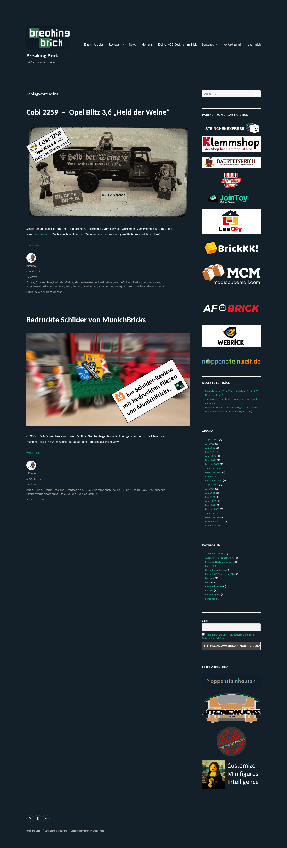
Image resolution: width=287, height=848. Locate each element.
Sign (144, 489)
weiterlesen (33, 245)
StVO (63, 493)
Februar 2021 (212, 509)
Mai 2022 (210, 452)
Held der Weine (63, 282)
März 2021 (211, 505)
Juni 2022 (210, 448)
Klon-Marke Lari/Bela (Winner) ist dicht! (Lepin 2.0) (231, 391)
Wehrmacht (135, 286)
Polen (93, 286)
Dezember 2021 (213, 472)
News (132, 44)
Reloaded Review (214, 586)
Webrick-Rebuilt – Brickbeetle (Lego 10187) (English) (232, 407)
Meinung (147, 44)
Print (102, 286)
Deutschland (75, 489)
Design (48, 489)
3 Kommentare (35, 499)
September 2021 (213, 480)
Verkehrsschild (87, 493)
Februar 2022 (212, 464)
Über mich (254, 44)
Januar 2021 (211, 513)
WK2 (155, 286)
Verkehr (72, 493)
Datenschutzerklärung (56, 831)
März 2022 (211, 460)
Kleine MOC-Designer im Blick (177, 44)
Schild (136, 489)
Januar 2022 (211, 468)
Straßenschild (157, 489)
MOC (120, 489)
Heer (49, 282)
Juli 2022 (210, 444)
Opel (86, 286)
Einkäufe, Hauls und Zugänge (220, 562)
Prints (109, 286)
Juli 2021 (210, 489)
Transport (121, 286)
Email (205, 620)
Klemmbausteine (85, 282)
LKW (122, 282)
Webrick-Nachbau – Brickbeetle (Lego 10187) (228, 411)
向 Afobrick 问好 (214, 395)
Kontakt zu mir (233, 44)
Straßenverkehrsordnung (42, 493)
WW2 (162, 286)
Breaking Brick (42, 56)
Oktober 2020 (212, 525)
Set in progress (212, 594)
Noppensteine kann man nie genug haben (53, 286)
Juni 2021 (210, 493)
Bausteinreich (41, 234)
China (38, 489)
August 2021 (211, 485)
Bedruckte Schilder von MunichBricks (86, 320)
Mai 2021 (210, 497)
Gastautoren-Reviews (216, 570)
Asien (29, 489)
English (208, 566)
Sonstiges (208, 44)
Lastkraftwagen (108, 282)
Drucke (40, 282)
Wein (147, 286)
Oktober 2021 (212, 476)
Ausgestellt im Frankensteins (219, 558)
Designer (59, 489)
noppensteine (151, 282)
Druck (30, 282)
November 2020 (213, 521)
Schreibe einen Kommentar (44, 291)
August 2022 (211, 440)
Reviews (114, 44)
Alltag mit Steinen (214, 554)
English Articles (93, 44)
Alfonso (31, 265)
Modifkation (133, 282)
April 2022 (210, 456)
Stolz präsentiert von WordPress (87, 831)
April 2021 (210, 501)
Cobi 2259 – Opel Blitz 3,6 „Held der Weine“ (98, 113)
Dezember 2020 (213, 517)
